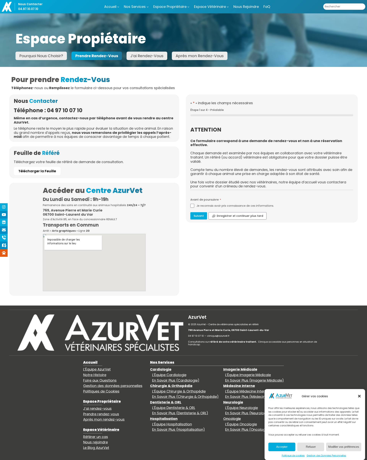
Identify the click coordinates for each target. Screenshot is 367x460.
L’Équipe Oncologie (241, 424)
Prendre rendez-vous (101, 414)
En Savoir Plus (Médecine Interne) (253, 396)
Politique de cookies (293, 455)
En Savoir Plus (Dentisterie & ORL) (180, 413)
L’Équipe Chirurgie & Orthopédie (179, 391)
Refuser (311, 446)
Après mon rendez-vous (104, 419)
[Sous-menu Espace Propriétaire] (188, 7)
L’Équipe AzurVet (97, 369)
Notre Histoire (94, 374)
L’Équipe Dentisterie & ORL (173, 407)
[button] (359, 396)
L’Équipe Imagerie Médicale (248, 374)
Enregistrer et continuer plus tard (240, 216)
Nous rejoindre (95, 442)
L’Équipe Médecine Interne (247, 391)
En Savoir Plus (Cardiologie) (175, 380)
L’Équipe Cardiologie (169, 374)
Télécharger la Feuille (37, 171)
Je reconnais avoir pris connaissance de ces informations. (235, 206)
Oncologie (232, 418)
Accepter (281, 446)
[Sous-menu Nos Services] (148, 7)
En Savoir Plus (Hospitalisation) (178, 429)
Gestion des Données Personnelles (326, 455)
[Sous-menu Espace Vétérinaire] (228, 7)
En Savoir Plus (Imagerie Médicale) (254, 380)
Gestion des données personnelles (112, 385)
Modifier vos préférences (343, 446)
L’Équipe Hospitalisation (172, 424)
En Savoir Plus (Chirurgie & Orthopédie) (185, 396)
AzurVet (197, 317)
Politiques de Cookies (101, 391)
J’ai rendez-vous (97, 408)
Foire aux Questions (100, 380)
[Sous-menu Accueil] (118, 7)
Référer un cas (95, 436)
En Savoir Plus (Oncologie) (247, 429)
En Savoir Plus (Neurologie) (248, 413)
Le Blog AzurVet (96, 447)
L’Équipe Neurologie (241, 407)
